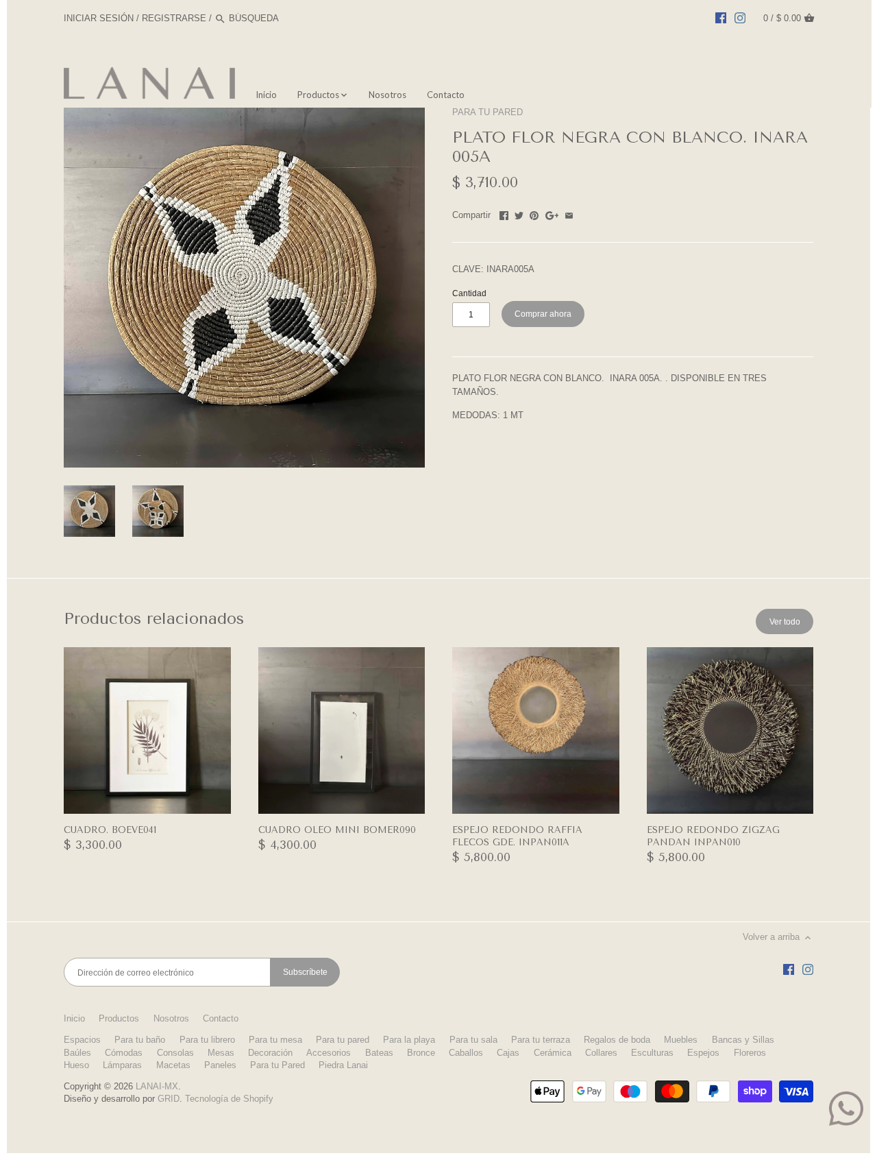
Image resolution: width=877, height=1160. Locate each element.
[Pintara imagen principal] (534, 213)
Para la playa (409, 1040)
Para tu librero (207, 1040)
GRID (169, 1098)
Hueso (76, 1065)
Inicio (74, 1018)
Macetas (173, 1065)
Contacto (220, 1018)
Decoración (270, 1053)
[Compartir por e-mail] (569, 213)
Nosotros (171, 1018)
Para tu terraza (540, 1040)
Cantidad (469, 293)
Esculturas (652, 1053)
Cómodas (124, 1053)
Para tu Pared (277, 1065)
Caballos (466, 1053)
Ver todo (784, 622)
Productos (119, 1018)
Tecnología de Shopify (229, 1098)
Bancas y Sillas (743, 1040)
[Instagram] (739, 18)
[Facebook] (720, 18)
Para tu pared (342, 1040)
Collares (601, 1053)
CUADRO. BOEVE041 (110, 830)
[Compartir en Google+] (552, 213)
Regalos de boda (617, 1040)
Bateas (379, 1053)
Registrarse (174, 18)
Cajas (508, 1053)
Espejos (703, 1053)
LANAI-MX (157, 1086)
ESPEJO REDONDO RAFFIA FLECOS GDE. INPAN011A (517, 836)
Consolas (175, 1053)
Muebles (680, 1040)
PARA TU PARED (487, 112)
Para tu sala (473, 1040)
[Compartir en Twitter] (519, 213)
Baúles (77, 1053)
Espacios (82, 1040)
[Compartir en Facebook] (503, 213)
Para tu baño (139, 1040)
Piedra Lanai (343, 1065)
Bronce (421, 1053)
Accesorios (328, 1053)
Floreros (750, 1053)
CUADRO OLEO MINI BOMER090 (337, 830)
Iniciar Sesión (99, 18)
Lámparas (122, 1065)
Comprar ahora (543, 314)
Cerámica (552, 1053)
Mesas (221, 1053)
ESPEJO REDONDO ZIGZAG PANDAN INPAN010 (713, 836)
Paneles (220, 1065)
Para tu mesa (275, 1040)
